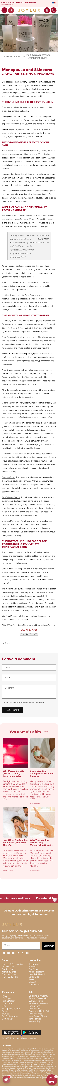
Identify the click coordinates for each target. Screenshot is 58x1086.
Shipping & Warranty (38, 996)
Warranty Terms (36, 1001)
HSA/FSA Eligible (10, 977)
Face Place (30, 216)
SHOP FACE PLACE (29, 634)
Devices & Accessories (12, 964)
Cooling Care (8, 969)
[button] (4, 10)
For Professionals (10, 1016)
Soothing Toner (8, 477)
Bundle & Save (9, 974)
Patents (5, 1011)
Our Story (33, 969)
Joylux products (17, 295)
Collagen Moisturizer (11, 521)
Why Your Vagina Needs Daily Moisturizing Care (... (41, 842)
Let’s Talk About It (37, 974)
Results (32, 967)
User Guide (7, 1004)
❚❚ (55, 899)
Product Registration (38, 998)
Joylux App (34, 977)
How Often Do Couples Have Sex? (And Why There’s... (15, 842)
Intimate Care (8, 967)
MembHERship (9, 972)
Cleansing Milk (8, 403)
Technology (34, 964)
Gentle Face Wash (10, 454)
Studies (5, 1014)
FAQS (4, 996)
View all (46, 732)
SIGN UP (49, 945)
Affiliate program (36, 972)
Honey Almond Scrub (11, 423)
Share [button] (7, 643)
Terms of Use (35, 1019)
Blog (4, 1006)
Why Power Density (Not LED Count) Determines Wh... (13, 773)
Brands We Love (17, 56)
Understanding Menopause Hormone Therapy (42, 773)
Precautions (34, 1006)
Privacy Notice (35, 1009)
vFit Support (7, 998)
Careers (32, 982)
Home (6, 56)
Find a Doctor (8, 1001)
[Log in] (47, 10)
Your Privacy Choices (38, 1016)
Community (7, 1019)
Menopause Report (11, 1009)
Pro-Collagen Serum (11, 497)
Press (31, 980)
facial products (45, 337)
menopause (11, 89)
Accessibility (34, 1021)
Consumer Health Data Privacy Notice (39, 1012)
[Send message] (6, 1079)
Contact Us (34, 985)
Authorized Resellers (38, 1004)
